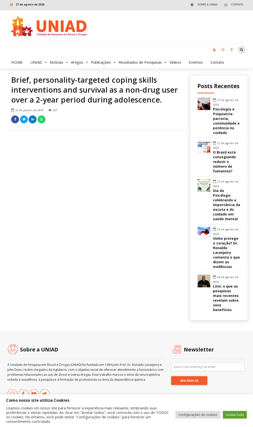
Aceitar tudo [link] (235, 414)
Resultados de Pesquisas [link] (140, 62)
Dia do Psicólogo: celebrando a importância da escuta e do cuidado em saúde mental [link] (226, 204)
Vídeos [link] (175, 62)
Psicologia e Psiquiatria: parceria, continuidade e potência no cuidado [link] (226, 121)
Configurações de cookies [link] (197, 414)
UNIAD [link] (36, 62)
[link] (203, 4)
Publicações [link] (101, 62)
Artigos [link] (77, 62)
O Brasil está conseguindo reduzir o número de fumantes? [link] (224, 161)
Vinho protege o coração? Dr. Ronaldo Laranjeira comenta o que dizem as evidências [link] (226, 252)
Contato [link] (217, 62)
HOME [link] (17, 62)
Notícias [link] (56, 62)
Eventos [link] (196, 62)
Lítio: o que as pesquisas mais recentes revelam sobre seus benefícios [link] (226, 298)
